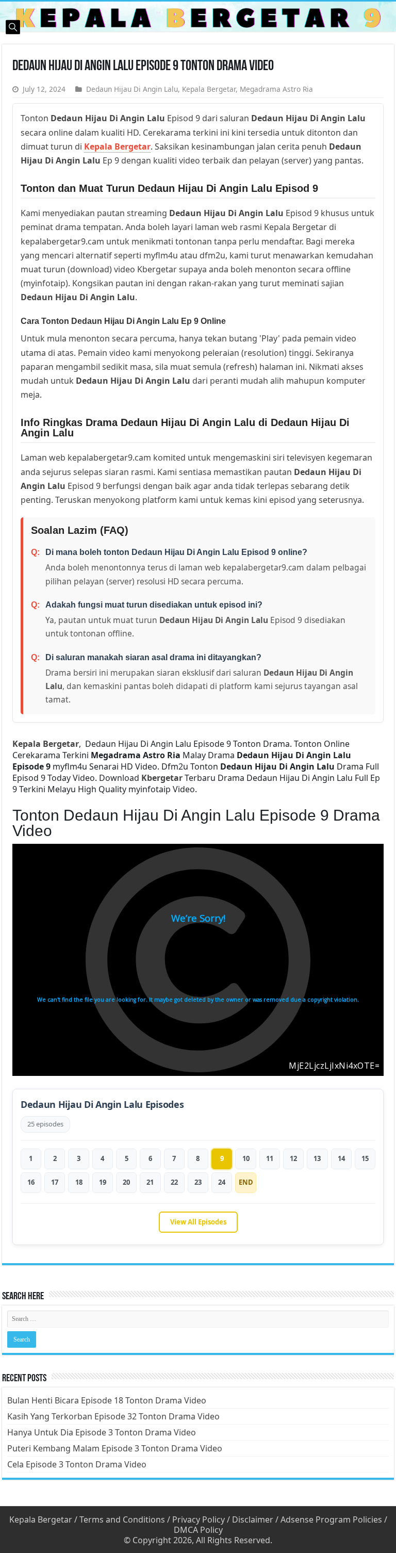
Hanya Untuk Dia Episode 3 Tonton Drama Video (101, 1432)
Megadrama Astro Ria (276, 89)
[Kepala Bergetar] (198, 16)
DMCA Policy (198, 1529)
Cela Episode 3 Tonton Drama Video (76, 1464)
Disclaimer (252, 1519)
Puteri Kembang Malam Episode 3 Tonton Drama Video (114, 1448)
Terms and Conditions (122, 1519)
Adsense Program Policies (331, 1519)
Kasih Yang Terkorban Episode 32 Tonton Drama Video (113, 1416)
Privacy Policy (198, 1519)
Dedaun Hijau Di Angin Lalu (132, 89)
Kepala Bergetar (209, 89)
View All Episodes (198, 1222)
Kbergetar (162, 777)
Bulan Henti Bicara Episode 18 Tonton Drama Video (106, 1400)
